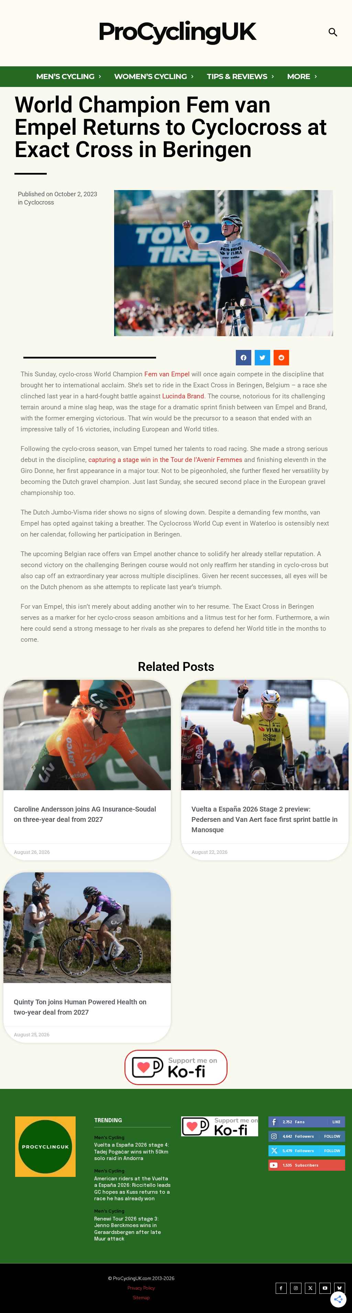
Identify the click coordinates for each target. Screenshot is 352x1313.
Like (336, 1121)
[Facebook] (281, 1288)
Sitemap (141, 1298)
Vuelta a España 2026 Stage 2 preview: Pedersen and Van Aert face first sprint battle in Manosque (264, 819)
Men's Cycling (109, 1137)
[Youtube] (325, 1288)
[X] (310, 1288)
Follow (332, 1136)
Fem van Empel (167, 374)
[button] (332, 33)
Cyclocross (39, 202)
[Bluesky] (339, 1288)
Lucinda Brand (183, 396)
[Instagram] (295, 1288)
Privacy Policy (141, 1288)
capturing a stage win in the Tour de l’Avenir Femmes (165, 460)
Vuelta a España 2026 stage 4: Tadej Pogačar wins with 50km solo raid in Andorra (131, 1152)
